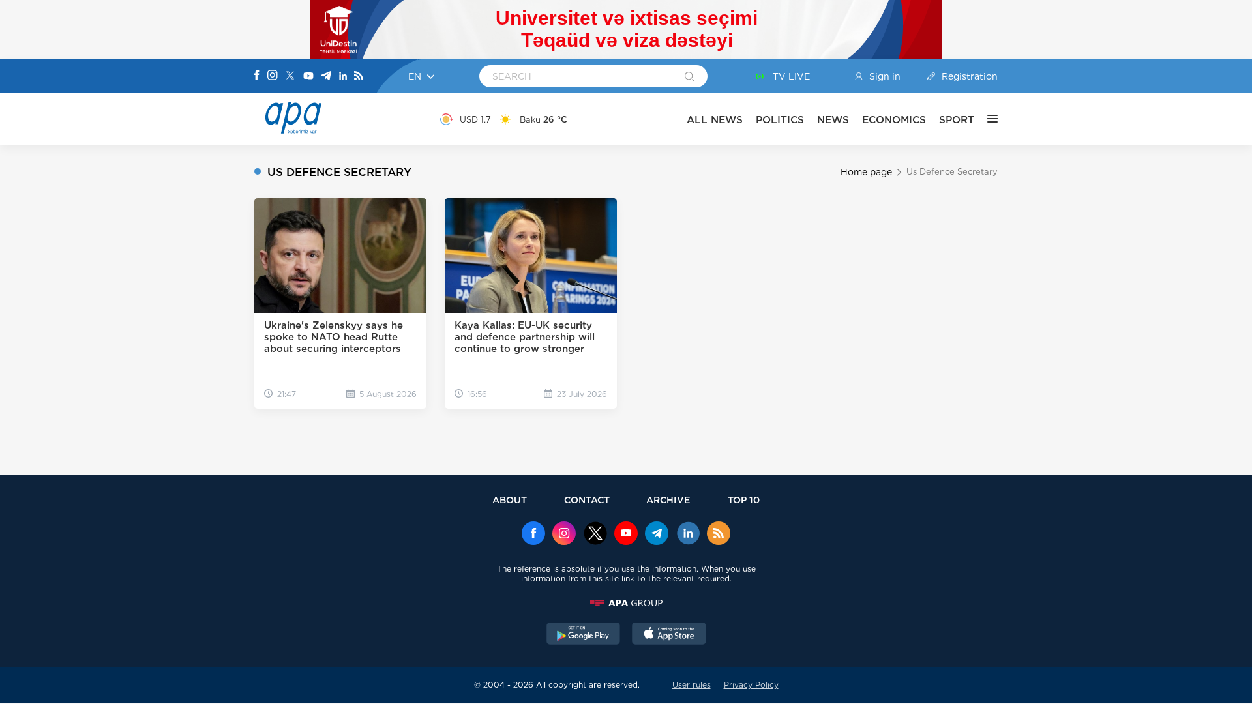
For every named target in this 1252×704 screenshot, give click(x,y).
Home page (866, 172)
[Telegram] (326, 76)
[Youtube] (308, 76)
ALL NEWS (715, 119)
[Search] (689, 77)
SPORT (956, 119)
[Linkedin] (343, 76)
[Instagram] (272, 76)
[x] (595, 534)
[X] (290, 76)
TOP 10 (744, 499)
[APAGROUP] (626, 603)
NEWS (833, 119)
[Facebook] (257, 76)
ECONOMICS (894, 119)
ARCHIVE (668, 499)
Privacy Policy (751, 685)
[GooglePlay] (583, 635)
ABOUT (509, 499)
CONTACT (587, 499)
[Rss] (358, 76)
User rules (691, 685)
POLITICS (780, 119)
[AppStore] (669, 635)
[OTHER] (986, 119)
